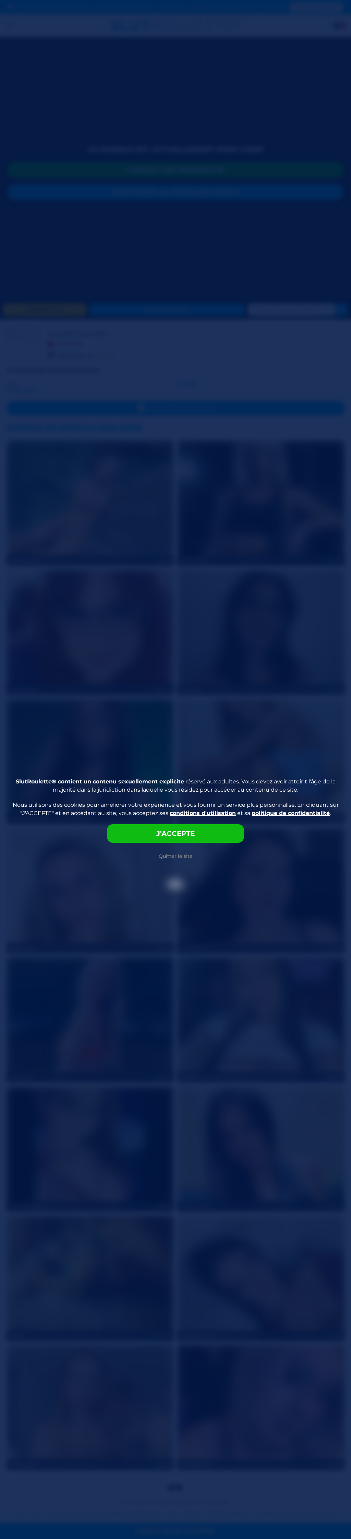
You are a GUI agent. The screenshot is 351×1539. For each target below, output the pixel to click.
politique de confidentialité (291, 813)
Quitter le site (176, 856)
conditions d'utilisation (203, 813)
